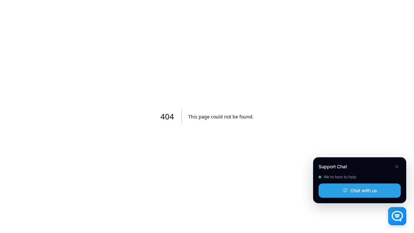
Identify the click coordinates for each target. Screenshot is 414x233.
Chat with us (363, 190)
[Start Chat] (397, 216)
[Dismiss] (397, 167)
